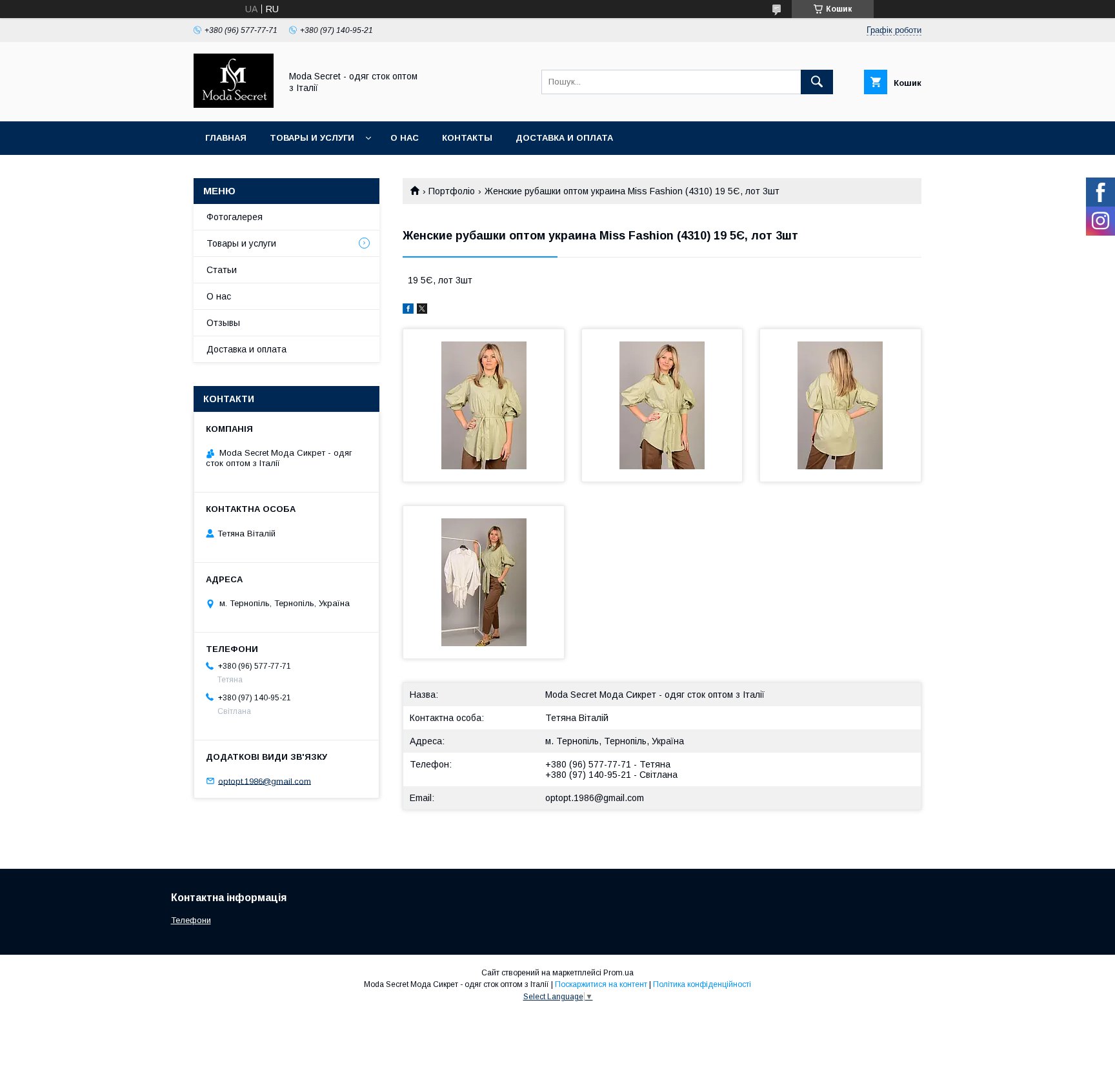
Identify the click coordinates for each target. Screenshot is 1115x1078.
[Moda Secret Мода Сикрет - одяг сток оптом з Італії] (234, 104)
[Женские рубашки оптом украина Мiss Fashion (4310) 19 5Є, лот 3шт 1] (483, 405)
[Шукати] (817, 82)
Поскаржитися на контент (601, 984)
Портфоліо (451, 191)
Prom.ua (618, 972)
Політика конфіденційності (702, 984)
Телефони (191, 920)
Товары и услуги (312, 138)
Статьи (221, 270)
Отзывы (223, 323)
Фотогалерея (234, 217)
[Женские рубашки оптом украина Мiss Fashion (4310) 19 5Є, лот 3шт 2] (662, 405)
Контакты (467, 138)
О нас (404, 138)
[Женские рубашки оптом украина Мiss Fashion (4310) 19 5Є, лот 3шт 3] (840, 405)
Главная (225, 138)
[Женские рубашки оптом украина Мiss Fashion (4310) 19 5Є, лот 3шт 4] (483, 582)
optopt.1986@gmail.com (594, 798)
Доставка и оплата (564, 138)
